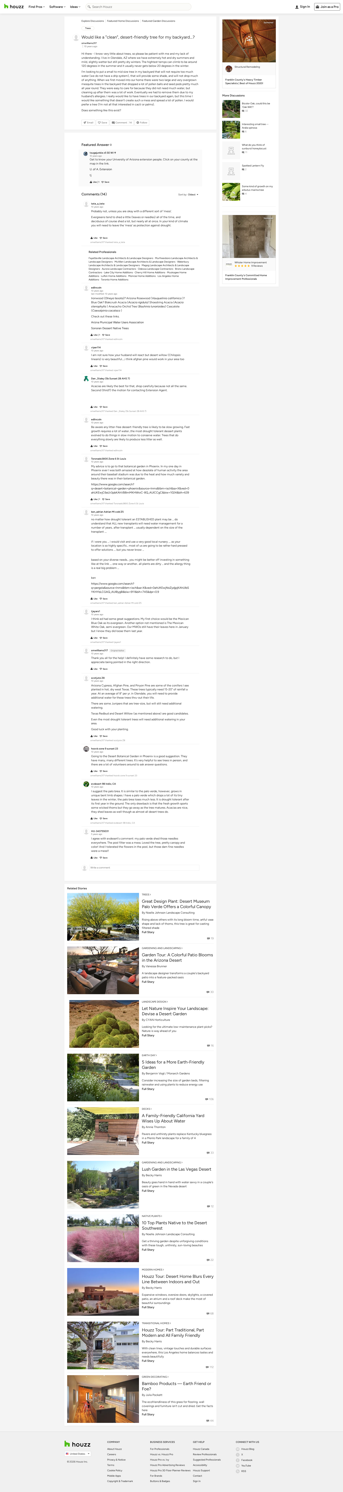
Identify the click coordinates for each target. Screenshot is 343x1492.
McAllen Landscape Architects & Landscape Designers (145, 261)
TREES (145, 894)
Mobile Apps (114, 1475)
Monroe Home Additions (142, 276)
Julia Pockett (154, 1395)
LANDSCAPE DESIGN (154, 1001)
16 (212, 1045)
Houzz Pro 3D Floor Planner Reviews (170, 1470)
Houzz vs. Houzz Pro (161, 1454)
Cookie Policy (114, 1470)
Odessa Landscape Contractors (155, 268)
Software (56, 7)
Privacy (111, 1459)
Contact (197, 1475)
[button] (144, 167)
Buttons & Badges (160, 1481)
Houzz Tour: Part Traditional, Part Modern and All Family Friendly (173, 1332)
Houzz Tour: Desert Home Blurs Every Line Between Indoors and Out (178, 1279)
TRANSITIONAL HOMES (155, 1323)
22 (212, 1260)
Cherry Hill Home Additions (150, 272)
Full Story (148, 932)
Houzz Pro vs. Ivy (159, 1459)
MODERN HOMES (152, 1269)
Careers (111, 1454)
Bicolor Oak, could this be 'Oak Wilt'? (256, 105)
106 (211, 1099)
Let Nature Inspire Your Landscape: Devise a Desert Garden (175, 1011)
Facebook (246, 1460)
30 (212, 992)
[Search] (89, 6)
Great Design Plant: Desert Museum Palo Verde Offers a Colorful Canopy (176, 904)
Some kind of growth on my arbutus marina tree (257, 188)
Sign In (197, 1481)
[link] (254, 266)
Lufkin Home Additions (113, 276)
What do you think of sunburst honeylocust (254, 146)
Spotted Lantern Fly (253, 165)
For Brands (156, 1475)
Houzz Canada (201, 1449)
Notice (122, 1459)
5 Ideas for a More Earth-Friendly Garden (173, 1064)
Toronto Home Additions (114, 279)
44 (212, 1420)
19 (212, 938)
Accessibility (200, 1465)
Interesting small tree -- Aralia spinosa (255, 126)
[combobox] (138, 6)
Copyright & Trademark (120, 1481)
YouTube (246, 1465)
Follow (143, 122)
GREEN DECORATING (154, 1376)
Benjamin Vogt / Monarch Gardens (168, 1073)
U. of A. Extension (101, 169)
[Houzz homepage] (14, 6)
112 (212, 1367)
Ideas (74, 7)
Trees (88, 28)
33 (212, 1152)
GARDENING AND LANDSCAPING (161, 948)
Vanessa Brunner (156, 966)
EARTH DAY (148, 1055)
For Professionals (159, 1449)
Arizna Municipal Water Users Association (117, 322)
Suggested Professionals (207, 1459)
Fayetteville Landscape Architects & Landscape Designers (121, 258)
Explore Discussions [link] (92, 21)
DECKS (146, 1108)
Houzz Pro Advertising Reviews (167, 1465)
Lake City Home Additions (118, 272)
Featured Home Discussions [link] (123, 21)
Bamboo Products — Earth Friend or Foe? (176, 1386)
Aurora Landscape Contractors (119, 268)
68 (212, 1313)
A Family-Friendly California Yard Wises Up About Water (173, 1118)
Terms (110, 1465)
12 (212, 1206)
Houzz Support (201, 1470)
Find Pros (35, 7)
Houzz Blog (247, 1449)
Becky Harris (154, 1175)
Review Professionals (205, 1454)
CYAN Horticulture (158, 1020)
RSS (243, 1471)
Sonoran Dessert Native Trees (110, 328)
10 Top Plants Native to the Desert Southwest (174, 1225)
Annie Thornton (156, 1127)
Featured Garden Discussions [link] (158, 21)
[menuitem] (36, 7)
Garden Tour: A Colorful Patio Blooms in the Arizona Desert (177, 957)
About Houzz (114, 1449)
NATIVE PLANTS (151, 1216)
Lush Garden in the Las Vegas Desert (176, 1169)
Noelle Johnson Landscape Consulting (170, 912)
